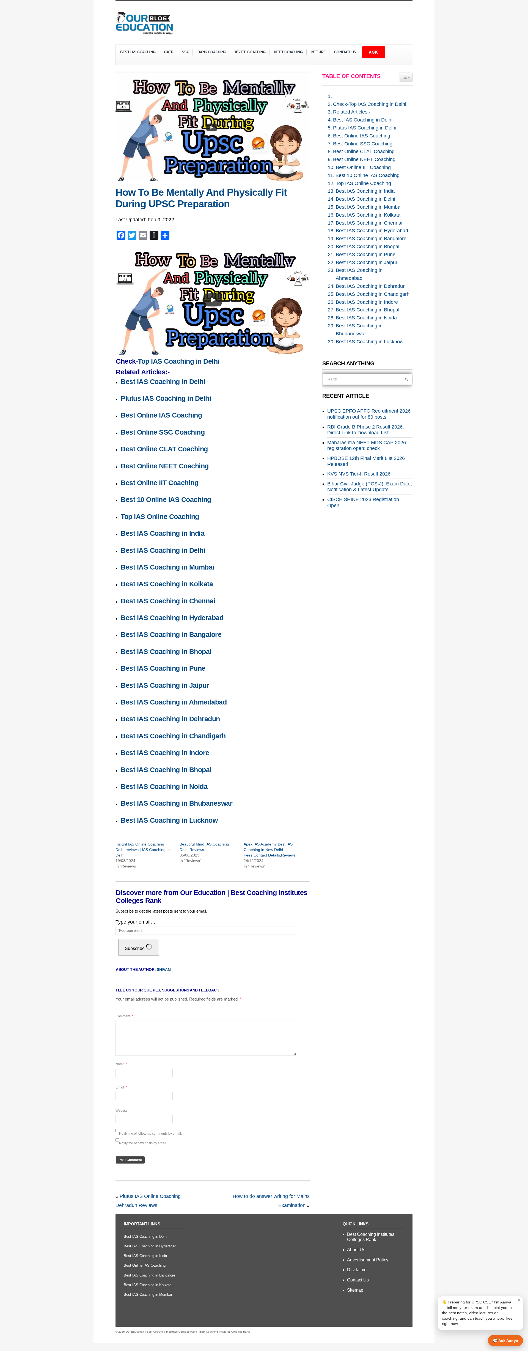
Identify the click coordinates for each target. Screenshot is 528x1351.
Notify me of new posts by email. (143, 1143)
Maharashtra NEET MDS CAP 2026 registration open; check (366, 445)
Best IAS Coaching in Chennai (168, 601)
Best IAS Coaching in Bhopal (166, 651)
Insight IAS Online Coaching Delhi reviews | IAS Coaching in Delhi (143, 849)
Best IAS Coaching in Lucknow (169, 820)
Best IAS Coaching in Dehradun (170, 719)
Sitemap (355, 1290)
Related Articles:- (351, 112)
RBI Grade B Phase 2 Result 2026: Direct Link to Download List (365, 430)
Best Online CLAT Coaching (164, 449)
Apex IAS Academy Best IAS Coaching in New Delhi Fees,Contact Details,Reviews (270, 849)
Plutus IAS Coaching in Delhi (166, 398)
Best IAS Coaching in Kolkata (167, 584)
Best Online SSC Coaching (163, 432)
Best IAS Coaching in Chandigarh (173, 736)
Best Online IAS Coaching (161, 415)
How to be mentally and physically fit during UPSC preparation (201, 198)
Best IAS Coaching (135, 53)
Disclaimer (357, 1269)
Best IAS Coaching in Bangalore (171, 634)
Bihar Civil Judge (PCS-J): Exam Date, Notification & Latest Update (369, 487)
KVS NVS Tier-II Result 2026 (359, 474)
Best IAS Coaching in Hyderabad (172, 617)
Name (122, 1064)
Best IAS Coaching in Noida (164, 786)
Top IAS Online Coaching (160, 516)
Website (122, 1110)
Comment (124, 1016)
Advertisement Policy (367, 1260)
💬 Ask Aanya (505, 1340)
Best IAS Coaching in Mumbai (167, 567)
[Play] (212, 299)
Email (121, 1087)
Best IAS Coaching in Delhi (163, 381)
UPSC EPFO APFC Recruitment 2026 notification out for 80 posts (369, 414)
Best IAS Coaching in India (162, 533)
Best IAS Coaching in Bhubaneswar (176, 803)
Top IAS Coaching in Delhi (178, 361)
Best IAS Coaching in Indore (165, 752)
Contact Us (345, 52)
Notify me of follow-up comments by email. (150, 1133)
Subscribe (135, 948)
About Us (356, 1249)
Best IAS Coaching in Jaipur (165, 685)
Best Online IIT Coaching (159, 483)
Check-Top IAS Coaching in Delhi (369, 104)
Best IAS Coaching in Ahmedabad (174, 702)
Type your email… (135, 922)
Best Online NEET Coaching (165, 466)
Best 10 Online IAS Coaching (166, 499)
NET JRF (318, 52)
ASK (373, 52)
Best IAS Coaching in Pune (163, 668)
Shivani (164, 969)
